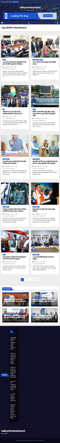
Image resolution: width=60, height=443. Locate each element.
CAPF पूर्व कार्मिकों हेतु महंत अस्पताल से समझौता (43, 258)
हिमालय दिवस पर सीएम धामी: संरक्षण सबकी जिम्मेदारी (44, 210)
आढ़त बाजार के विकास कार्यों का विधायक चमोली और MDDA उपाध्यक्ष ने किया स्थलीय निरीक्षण (13, 411)
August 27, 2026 (9, 320)
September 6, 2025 (9, 261)
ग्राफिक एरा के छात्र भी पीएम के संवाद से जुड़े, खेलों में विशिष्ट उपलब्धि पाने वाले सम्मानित (15, 317)
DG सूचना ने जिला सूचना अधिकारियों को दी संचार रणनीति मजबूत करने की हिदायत (14, 63)
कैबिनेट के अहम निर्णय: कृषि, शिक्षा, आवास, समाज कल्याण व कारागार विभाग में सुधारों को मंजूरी (44, 114)
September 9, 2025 (39, 214)
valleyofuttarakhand (30, 7)
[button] (55, 22)
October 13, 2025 (8, 116)
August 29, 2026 (38, 304)
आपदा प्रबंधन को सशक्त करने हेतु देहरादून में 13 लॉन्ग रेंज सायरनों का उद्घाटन (14, 258)
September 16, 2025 (9, 214)
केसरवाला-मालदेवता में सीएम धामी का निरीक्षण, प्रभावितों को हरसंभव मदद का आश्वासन (14, 210)
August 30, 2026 (9, 304)
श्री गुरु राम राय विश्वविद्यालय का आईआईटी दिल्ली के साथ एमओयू (42, 317)
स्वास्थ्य (34, 59)
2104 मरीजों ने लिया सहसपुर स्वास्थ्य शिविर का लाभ (44, 63)
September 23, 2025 (39, 118)
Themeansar (41, 440)
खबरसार (4, 206)
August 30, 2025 (38, 261)
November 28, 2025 (9, 66)
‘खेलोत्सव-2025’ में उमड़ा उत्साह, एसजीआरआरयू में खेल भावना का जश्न (12, 113)
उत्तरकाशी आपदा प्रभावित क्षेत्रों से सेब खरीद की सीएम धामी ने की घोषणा (14, 162)
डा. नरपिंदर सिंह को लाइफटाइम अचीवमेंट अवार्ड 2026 (13, 397)
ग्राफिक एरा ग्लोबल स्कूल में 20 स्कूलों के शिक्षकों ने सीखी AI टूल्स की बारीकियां (44, 300)
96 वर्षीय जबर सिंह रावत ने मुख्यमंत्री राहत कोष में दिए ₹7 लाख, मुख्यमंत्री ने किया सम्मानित (45, 162)
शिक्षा (33, 297)
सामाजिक (41, 59)
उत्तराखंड (4, 59)
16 (33, 279)
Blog (34, 313)
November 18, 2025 (39, 66)
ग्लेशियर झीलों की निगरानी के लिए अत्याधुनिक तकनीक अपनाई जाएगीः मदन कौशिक (15, 301)
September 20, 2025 (9, 166)
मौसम (4, 297)
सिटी (43, 297)
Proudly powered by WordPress (23, 440)
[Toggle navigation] (29, 23)
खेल (3, 109)
